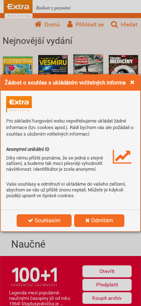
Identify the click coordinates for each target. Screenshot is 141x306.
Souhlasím (46, 220)
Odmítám (101, 220)
